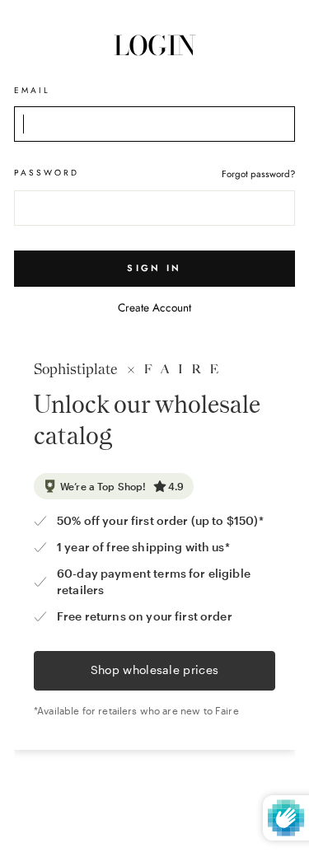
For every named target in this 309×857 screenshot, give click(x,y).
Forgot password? (258, 173)
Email (32, 90)
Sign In (154, 267)
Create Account (154, 307)
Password (46, 172)
